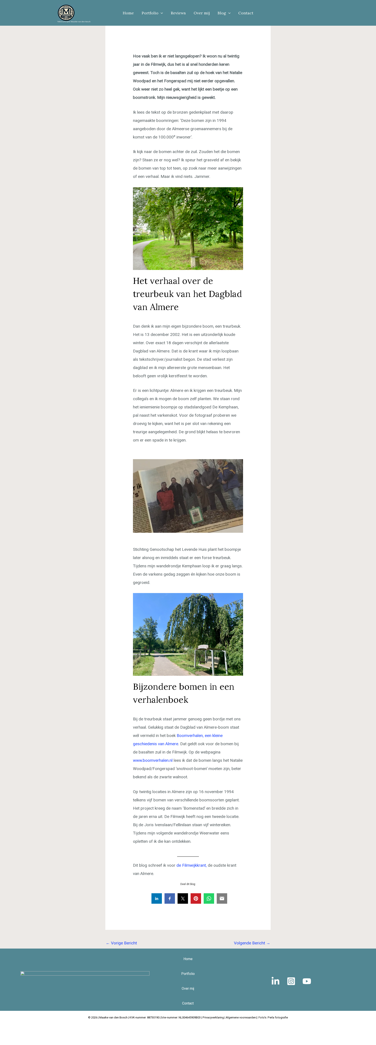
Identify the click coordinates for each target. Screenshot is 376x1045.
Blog (222, 12)
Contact (245, 12)
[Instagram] (291, 981)
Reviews (178, 12)
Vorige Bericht (121, 943)
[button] (160, 13)
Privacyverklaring (213, 1017)
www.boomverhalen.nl (153, 760)
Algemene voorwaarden (241, 1017)
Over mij (202, 12)
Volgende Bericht (252, 943)
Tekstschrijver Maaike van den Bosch (74, 21)
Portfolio (150, 12)
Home (128, 12)
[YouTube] (306, 981)
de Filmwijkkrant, (191, 865)
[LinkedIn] (275, 981)
